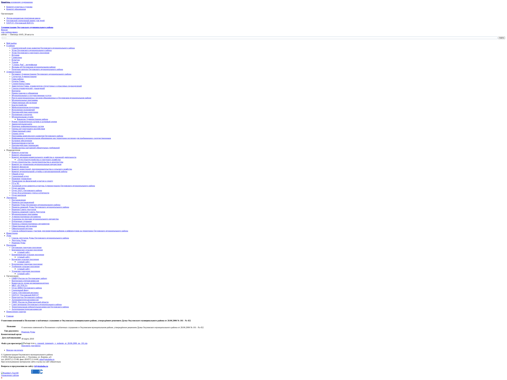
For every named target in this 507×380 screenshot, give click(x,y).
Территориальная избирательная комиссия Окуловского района (40, 307)
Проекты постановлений (23, 202)
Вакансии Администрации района (32, 119)
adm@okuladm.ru (46, 359)
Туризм (15, 62)
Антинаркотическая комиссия (25, 300)
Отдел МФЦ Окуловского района (27, 288)
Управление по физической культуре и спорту (32, 181)
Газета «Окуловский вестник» (25, 292)
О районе (10, 45)
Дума (8, 235)
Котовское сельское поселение (25, 259)
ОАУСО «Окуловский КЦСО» (20, 23)
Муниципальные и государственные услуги (31, 95)
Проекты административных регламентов (31, 224)
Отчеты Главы (18, 81)
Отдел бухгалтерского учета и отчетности (30, 193)
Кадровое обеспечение (22, 140)
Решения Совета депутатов (24, 209)
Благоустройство (19, 105)
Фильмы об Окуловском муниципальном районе (34, 67)
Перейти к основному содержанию (17, 2)
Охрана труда (18, 133)
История (15, 55)
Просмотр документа (30, 346)
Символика (17, 57)
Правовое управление (21, 178)
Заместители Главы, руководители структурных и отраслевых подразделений (47, 86)
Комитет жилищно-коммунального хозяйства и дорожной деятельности (44, 157)
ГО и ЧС (15, 183)
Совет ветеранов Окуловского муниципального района (37, 304)
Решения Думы (18, 243)
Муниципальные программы (25, 100)
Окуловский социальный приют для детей (25, 20)
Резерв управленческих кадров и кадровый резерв (34, 121)
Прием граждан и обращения (25, 93)
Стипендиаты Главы (21, 83)
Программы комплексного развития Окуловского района (37, 136)
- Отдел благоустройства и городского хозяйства (39, 159)
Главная (9, 316)
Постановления (19, 200)
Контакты (16, 91)
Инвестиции (12, 233)
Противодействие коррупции (25, 112)
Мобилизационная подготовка (25, 107)
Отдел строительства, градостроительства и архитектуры (37, 162)
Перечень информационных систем (28, 126)
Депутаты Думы (19, 240)
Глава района (18, 79)
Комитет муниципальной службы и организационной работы (39, 171)
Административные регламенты (26, 216)
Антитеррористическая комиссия (27, 309)
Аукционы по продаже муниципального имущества (35, 219)
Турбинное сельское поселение (26, 266)
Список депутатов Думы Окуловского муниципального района (40, 238)
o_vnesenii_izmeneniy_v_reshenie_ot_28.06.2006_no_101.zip (61, 343)
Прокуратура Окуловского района (27, 297)
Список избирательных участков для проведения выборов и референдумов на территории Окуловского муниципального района (70, 231)
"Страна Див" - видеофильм (24, 64)
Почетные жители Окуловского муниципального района (37, 69)
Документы (11, 197)
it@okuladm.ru (41, 366)
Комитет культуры (20, 152)
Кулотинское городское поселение (27, 264)
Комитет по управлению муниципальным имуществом (36, 164)
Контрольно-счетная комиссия (25, 281)
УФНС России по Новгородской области (30, 302)
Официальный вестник (22, 228)
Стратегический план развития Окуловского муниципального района (43, 48)
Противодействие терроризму (25, 145)
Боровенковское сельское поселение (28, 254)
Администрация (13, 72)
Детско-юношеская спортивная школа (23, 18)
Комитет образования (16, 9)
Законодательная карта (22, 124)
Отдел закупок (18, 188)
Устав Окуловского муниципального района (32, 50)
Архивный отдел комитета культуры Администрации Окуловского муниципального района (53, 186)
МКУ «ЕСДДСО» (20, 285)
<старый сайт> (23, 252)
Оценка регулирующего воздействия (28, 129)
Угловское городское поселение (26, 271)
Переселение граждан (16, 311)
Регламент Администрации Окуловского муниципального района (41, 74)
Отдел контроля (19, 195)
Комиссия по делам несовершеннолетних (30, 283)
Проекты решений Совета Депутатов (28, 212)
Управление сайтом (10, 375)
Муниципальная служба (22, 117)
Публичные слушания (22, 221)
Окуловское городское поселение (27, 247)
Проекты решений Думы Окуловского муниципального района (40, 207)
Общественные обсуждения (24, 102)
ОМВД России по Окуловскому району (29, 278)
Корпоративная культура (23, 143)
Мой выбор (11, 43)
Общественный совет (21, 131)
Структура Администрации (24, 76)
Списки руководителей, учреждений (28, 88)
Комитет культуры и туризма (19, 7)
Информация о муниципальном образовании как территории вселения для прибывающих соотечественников (61, 138)
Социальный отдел (20, 176)
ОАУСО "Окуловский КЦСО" (25, 295)
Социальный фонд (20, 290)
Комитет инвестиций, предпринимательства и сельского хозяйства (42, 169)
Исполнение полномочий (23, 110)
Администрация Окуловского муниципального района (27, 27)
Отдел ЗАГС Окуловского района (27, 190)
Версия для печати (14, 350)
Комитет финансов (20, 167)
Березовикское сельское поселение (27, 250)
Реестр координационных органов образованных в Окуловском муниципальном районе (51, 98)
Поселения (11, 245)
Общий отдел (18, 174)
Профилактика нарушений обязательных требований (36, 148)
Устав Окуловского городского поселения (30, 53)
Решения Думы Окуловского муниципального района (36, 205)
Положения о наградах (22, 114)
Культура (16, 60)
